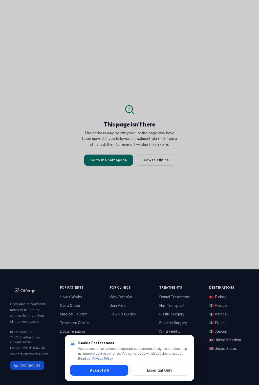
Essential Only (159, 370)
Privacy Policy (102, 358)
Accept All (99, 370)
